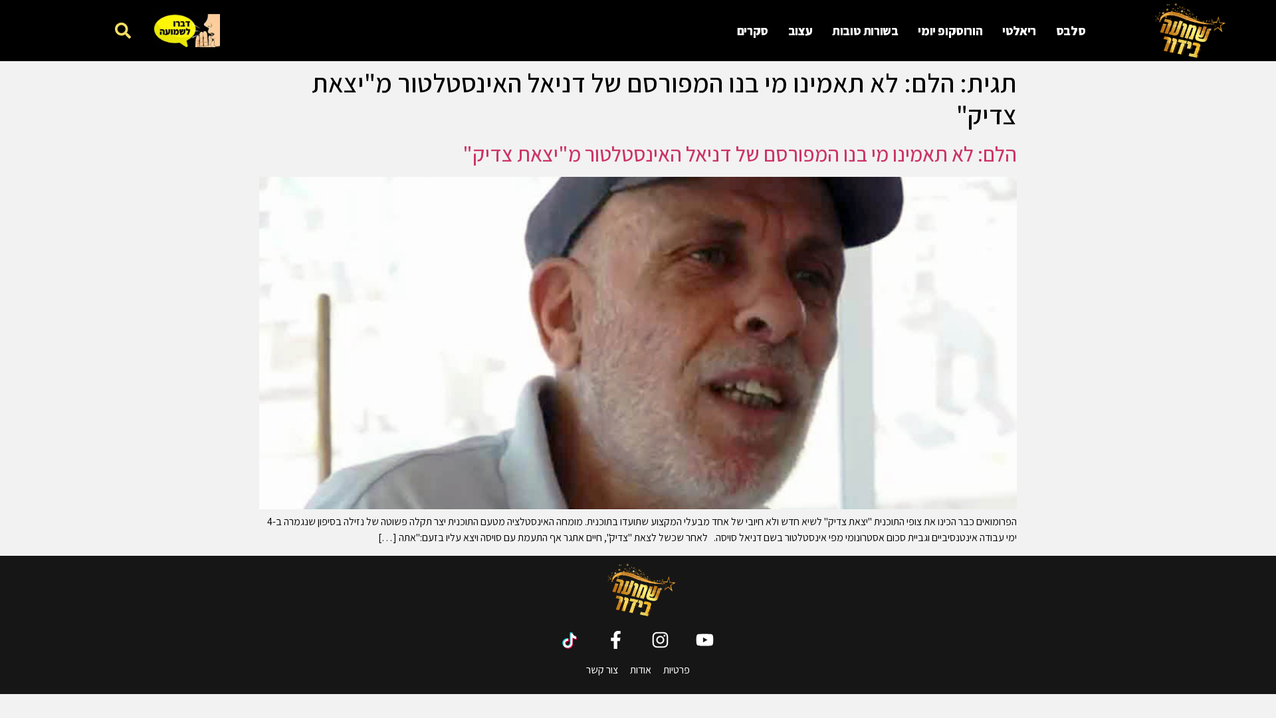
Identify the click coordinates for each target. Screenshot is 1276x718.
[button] (123, 30)
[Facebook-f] (616, 640)
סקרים (752, 31)
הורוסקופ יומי (950, 31)
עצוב (800, 31)
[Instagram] (660, 640)
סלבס (1070, 31)
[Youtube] (705, 640)
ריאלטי (1019, 31)
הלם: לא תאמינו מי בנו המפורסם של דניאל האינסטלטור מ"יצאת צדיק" (740, 154)
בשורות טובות (865, 31)
